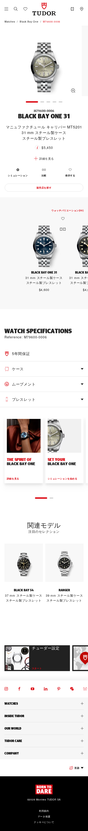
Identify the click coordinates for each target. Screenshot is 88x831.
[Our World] (44, 728)
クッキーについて (44, 822)
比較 (44, 175)
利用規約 (44, 810)
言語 (76, 767)
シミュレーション (18, 175)
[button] (15, 9)
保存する (70, 175)
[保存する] (64, 218)
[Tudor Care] (44, 741)
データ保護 (44, 816)
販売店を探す (44, 187)
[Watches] (44, 703)
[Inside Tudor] (44, 716)
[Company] (44, 753)
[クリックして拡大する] (44, 61)
